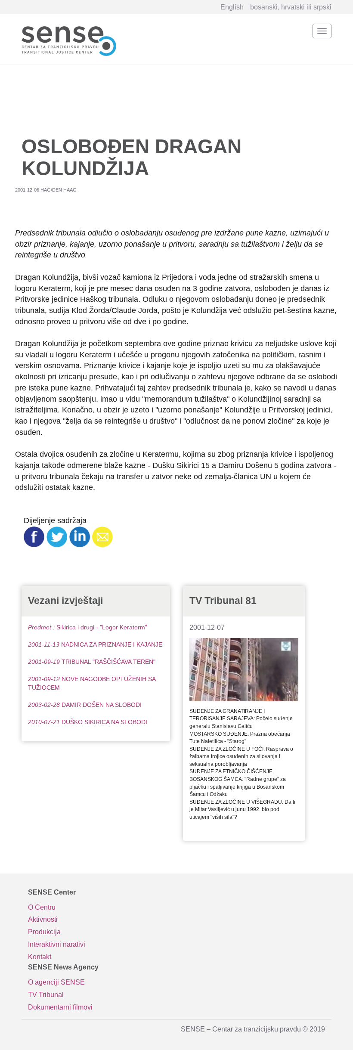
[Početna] (69, 39)
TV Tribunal (46, 994)
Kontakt (39, 956)
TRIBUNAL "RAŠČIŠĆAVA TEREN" (91, 661)
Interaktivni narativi (56, 944)
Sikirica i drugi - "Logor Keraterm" (87, 627)
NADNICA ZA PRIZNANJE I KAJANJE (95, 644)
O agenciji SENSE (56, 982)
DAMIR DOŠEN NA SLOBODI (85, 704)
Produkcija (44, 931)
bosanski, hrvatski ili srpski (290, 7)
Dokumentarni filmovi (60, 1007)
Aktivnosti (43, 919)
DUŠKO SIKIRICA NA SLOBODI (87, 722)
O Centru (42, 907)
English (232, 7)
